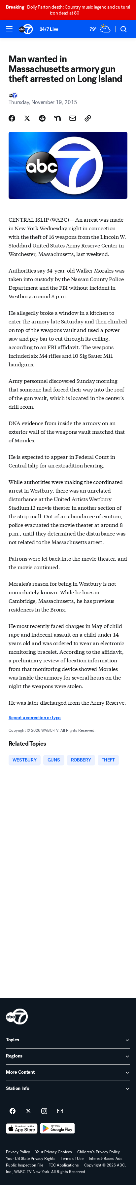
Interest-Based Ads (105, 1159)
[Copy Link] (87, 118)
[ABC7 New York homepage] (26, 29)
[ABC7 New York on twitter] (28, 1111)
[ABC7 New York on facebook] (12, 1111)
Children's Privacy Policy (98, 1152)
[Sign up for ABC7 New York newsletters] (60, 1111)
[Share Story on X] (27, 118)
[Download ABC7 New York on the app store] (22, 1128)
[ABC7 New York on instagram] (44, 1111)
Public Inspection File (24, 1165)
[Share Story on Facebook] (11, 118)
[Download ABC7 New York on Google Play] (57, 1128)
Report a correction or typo (35, 718)
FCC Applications (64, 1165)
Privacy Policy (18, 1152)
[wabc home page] (17, 1016)
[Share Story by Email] (72, 118)
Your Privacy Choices (53, 1152)
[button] (9, 28)
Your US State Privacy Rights (30, 1159)
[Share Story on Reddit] (42, 118)
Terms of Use (72, 1159)
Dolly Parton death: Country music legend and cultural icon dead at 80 (68, 10)
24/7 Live (49, 29)
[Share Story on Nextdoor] (57, 118)
